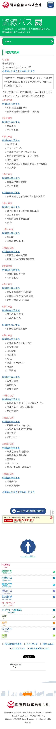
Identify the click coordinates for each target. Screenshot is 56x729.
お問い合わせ (48, 644)
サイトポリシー (18, 648)
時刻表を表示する (11, 104)
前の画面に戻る (27, 71)
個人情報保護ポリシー (39, 648)
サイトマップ (31, 644)
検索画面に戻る (10, 71)
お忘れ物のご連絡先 (13, 644)
